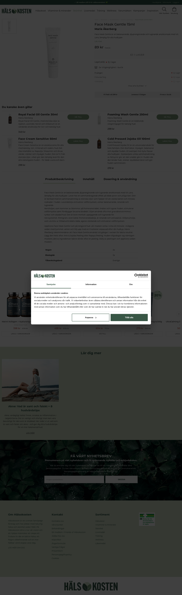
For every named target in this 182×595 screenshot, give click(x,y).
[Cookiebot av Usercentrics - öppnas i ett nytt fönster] (136, 276)
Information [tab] (91, 284)
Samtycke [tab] (51, 284)
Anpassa (89, 317)
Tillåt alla (129, 317)
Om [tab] (131, 284)
